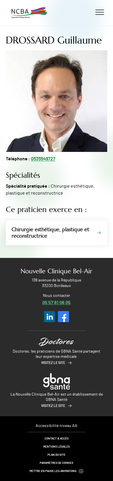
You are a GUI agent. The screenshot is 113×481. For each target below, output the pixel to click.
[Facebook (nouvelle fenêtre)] (63, 316)
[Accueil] (29, 12)
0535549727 (43, 159)
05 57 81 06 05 (56, 302)
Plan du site (56, 454)
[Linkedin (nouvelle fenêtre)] (49, 316)
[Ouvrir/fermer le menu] (99, 12)
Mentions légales (56, 446)
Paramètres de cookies (56, 463)
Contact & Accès (57, 438)
